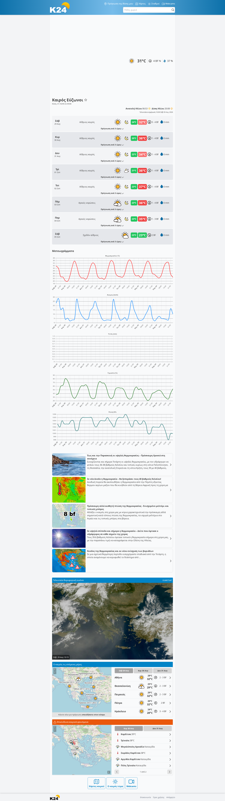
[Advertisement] (69, 57)
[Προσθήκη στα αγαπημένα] (85, 99)
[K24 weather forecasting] (60, 7)
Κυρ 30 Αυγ (143, 670)
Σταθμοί (155, 3)
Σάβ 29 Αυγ (124, 670)
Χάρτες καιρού (96, 786)
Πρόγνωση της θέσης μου (120, 3)
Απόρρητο (170, 797)
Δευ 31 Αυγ (162, 670)
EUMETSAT (167, 580)
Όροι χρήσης (158, 797)
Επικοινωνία (145, 797)
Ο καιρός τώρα (115, 786)
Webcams (170, 3)
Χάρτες (142, 3)
